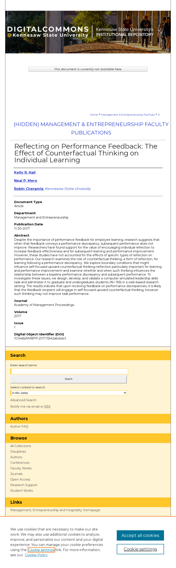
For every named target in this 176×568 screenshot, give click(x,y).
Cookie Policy (36, 555)
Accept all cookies (140, 535)
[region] (88, 542)
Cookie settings (41, 550)
